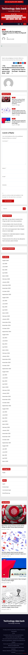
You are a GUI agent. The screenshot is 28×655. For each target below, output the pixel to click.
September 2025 (6, 294)
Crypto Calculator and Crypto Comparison (13, 15)
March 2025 (5, 313)
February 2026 (6, 279)
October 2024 (6, 328)
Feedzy (25, 653)
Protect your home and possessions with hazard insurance (13, 648)
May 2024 (4, 344)
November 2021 (6, 436)
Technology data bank (14, 8)
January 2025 (5, 319)
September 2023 (6, 368)
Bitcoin (16, 19)
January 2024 (5, 356)
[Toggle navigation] (18, 24)
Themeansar (14, 631)
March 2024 (5, 350)
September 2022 (6, 405)
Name (4, 168)
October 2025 (6, 291)
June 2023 (4, 378)
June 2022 (4, 415)
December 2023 (6, 359)
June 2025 (5, 304)
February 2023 (6, 390)
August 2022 (5, 409)
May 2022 (4, 418)
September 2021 (6, 443)
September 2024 (6, 331)
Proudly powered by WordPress (10, 629)
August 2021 (5, 446)
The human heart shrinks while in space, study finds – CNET (7, 69)
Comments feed (6, 490)
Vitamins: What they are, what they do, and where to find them (13, 651)
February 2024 (6, 353)
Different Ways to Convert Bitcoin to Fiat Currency (11, 17)
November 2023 (6, 362)
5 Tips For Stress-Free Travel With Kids (14, 637)
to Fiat (20, 19)
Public (4, 29)
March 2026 (5, 276)
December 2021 (6, 433)
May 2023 (4, 381)
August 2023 (5, 371)
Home (13, 633)
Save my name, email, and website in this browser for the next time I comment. (12, 196)
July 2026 (4, 263)
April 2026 (4, 273)
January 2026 (5, 282)
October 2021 (5, 439)
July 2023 (4, 375)
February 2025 (6, 316)
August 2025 (5, 297)
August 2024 (5, 334)
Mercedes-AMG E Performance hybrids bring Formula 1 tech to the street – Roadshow (18, 68)
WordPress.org (6, 493)
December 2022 (6, 396)
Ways (7, 19)
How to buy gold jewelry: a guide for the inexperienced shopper (13, 641)
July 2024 (4, 337)
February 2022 (6, 427)
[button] (21, 24)
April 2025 (4, 310)
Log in (3, 484)
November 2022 (6, 399)
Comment (5, 141)
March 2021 (5, 461)
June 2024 (5, 341)
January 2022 (5, 430)
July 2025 (4, 300)
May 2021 (4, 455)
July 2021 (4, 449)
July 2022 (4, 412)
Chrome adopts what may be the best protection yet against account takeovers (19, 112)
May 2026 (4, 270)
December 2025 (6, 285)
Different (24, 17)
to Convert (12, 19)
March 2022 (5, 424)
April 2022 (4, 421)
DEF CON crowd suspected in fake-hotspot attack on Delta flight (19, 122)
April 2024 (4, 347)
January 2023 (5, 393)
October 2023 (5, 365)
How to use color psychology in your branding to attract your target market (13, 644)
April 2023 (4, 384)
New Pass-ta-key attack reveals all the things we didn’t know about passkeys (13, 526)
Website (4, 185)
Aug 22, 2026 (15, 105)
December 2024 (6, 322)
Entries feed (5, 487)
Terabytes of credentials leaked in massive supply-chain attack (11, 606)
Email (4, 176)
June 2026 (5, 266)
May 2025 (4, 307)
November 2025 (6, 288)
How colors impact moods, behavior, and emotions (13, 638)
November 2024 (6, 325)
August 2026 (5, 260)
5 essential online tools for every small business (13, 635)
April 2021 (4, 458)
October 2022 (5, 402)
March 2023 (5, 387)
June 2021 (4, 452)
